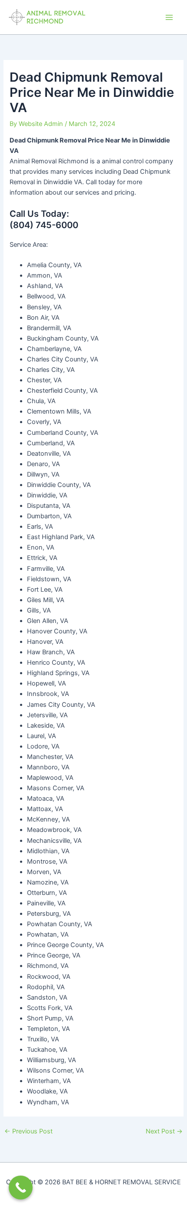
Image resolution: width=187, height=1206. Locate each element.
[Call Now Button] (21, 1187)
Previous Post (28, 1131)
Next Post (164, 1131)
